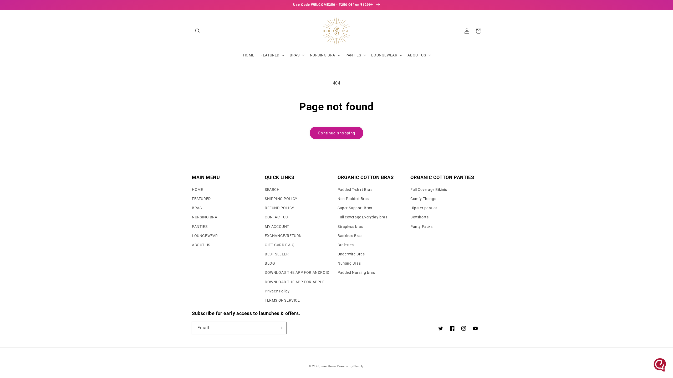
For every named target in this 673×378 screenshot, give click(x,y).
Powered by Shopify (350, 366)
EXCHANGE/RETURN (283, 236)
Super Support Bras (355, 208)
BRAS (197, 208)
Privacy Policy (277, 291)
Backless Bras (350, 236)
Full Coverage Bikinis (428, 189)
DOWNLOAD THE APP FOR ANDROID (297, 272)
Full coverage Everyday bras (362, 217)
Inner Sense (328, 366)
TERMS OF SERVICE (282, 300)
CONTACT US (276, 217)
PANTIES (199, 226)
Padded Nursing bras (356, 272)
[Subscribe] (280, 328)
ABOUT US (201, 245)
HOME (197, 189)
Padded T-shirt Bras (355, 189)
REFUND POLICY (279, 208)
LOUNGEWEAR (205, 236)
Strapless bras (350, 226)
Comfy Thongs (423, 199)
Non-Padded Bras (353, 199)
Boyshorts (419, 217)
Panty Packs (421, 226)
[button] (197, 31)
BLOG (270, 263)
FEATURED (201, 199)
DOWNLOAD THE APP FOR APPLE (295, 282)
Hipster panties (423, 208)
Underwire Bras (351, 254)
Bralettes (346, 245)
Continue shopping (336, 133)
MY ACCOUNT (277, 226)
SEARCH (272, 189)
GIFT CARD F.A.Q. (280, 245)
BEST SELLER (277, 254)
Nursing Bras (349, 263)
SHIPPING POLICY (281, 199)
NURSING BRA (204, 217)
